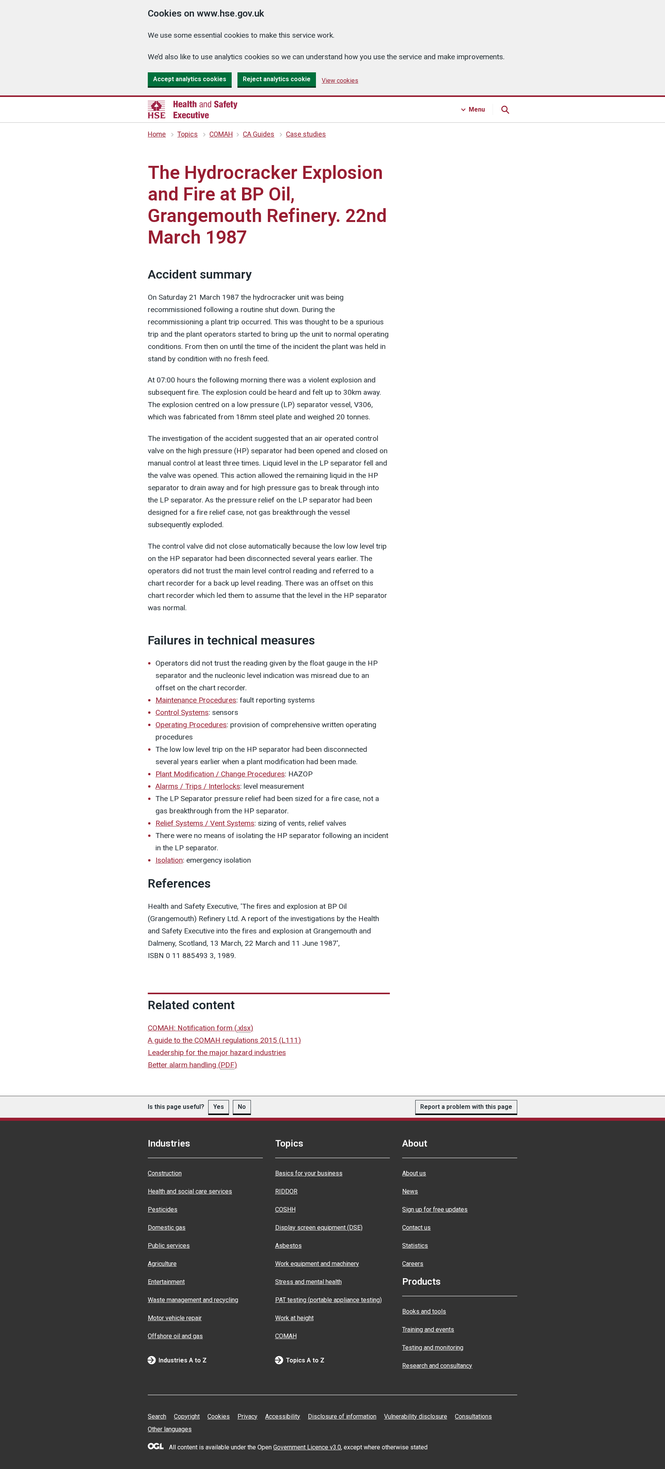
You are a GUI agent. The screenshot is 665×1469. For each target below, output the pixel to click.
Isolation (169, 860)
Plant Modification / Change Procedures (220, 774)
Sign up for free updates (435, 1209)
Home (157, 134)
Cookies (218, 1416)
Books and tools (424, 1311)
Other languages (170, 1429)
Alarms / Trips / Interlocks (197, 786)
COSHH (285, 1209)
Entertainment (166, 1281)
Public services (169, 1245)
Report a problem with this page (466, 1106)
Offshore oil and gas (175, 1336)
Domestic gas (166, 1227)
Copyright (187, 1416)
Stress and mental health (308, 1281)
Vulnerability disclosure (415, 1416)
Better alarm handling (192, 1064)
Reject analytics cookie (277, 79)
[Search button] (505, 109)
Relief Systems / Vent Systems (204, 823)
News (410, 1191)
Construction (165, 1173)
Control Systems (182, 712)
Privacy (247, 1416)
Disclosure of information (342, 1416)
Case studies (306, 134)
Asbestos (288, 1245)
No (242, 1106)
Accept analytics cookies (189, 79)
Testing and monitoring (432, 1347)
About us (414, 1173)
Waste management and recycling (193, 1300)
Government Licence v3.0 (307, 1447)
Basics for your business (309, 1173)
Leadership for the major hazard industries (217, 1052)
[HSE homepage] (192, 110)
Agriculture (162, 1263)
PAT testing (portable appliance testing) (328, 1300)
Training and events (428, 1329)
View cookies (340, 80)
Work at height (294, 1318)
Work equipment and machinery (317, 1263)
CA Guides (258, 134)
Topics (187, 134)
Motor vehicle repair (175, 1318)
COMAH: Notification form (200, 1027)
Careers (412, 1263)
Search (157, 1416)
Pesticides (162, 1209)
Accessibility (282, 1416)
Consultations (473, 1416)
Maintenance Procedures (195, 700)
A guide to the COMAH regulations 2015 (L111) (224, 1040)
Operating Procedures (191, 724)
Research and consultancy (437, 1365)
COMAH (221, 134)
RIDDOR (286, 1191)
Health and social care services (190, 1191)
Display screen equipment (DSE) (319, 1227)
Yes (218, 1106)
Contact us (416, 1227)
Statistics (415, 1245)
